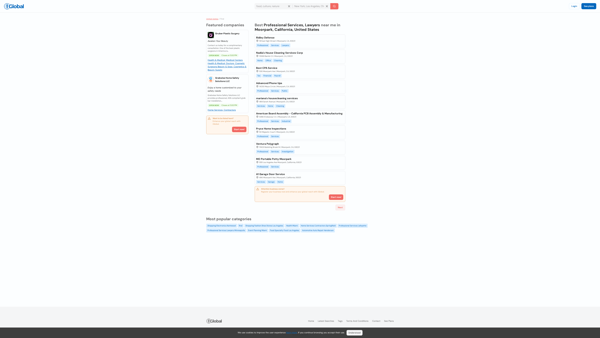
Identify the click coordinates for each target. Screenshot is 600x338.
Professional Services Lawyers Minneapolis (226, 230)
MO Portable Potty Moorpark (273, 159)
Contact (376, 321)
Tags (340, 321)
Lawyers (285, 45)
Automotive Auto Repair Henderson (318, 230)
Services (275, 45)
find (240, 225)
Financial (267, 75)
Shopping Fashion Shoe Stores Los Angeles (264, 225)
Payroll (277, 75)
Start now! (239, 129)
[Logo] (14, 6)
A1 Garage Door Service (270, 174)
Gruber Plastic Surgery (227, 33)
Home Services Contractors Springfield (318, 225)
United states (212, 19)
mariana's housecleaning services (277, 98)
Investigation (287, 151)
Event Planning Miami (257, 230)
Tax (258, 75)
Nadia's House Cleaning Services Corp (279, 52)
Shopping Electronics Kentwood (222, 225)
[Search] (334, 6)
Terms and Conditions (357, 321)
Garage (271, 182)
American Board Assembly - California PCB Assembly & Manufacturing (299, 113)
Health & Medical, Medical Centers (225, 60)
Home (259, 60)
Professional (262, 45)
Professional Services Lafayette (352, 225)
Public (284, 91)
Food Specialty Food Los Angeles (284, 230)
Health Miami (292, 225)
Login (574, 6)
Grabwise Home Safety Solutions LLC (227, 79)
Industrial (286, 121)
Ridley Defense (265, 37)
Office (268, 60)
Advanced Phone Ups (269, 83)
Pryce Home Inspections (271, 128)
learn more (291, 332)
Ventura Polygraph (267, 143)
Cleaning (278, 60)
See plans (589, 6)
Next (340, 207)
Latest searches (326, 321)
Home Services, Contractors (222, 110)
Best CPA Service (266, 68)
